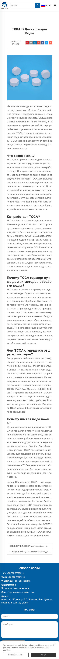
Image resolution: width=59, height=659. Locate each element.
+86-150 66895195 (22, 581)
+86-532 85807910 (15, 573)
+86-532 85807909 (16, 577)
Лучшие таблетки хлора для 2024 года (41, 552)
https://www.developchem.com (21, 592)
